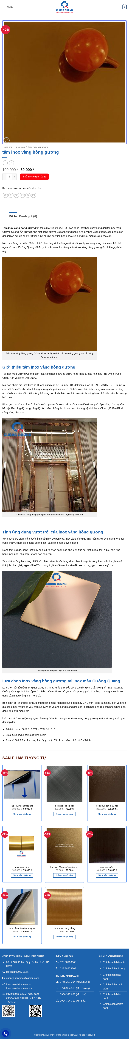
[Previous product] (11, 162)
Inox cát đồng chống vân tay (64, 867)
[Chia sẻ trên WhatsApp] (5, 195)
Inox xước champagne (22, 805)
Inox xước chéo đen (64, 805)
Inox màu (20, 147)
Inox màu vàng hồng (38, 147)
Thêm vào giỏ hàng (34, 176)
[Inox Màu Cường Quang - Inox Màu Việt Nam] (64, 7)
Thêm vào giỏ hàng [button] (22, 814)
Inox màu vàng (22, 867)
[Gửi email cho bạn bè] (22, 195)
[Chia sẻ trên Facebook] (11, 195)
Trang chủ (7, 147)
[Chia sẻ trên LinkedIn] (33, 195)
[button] (7, 7)
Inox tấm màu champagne (22, 928)
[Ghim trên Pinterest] (28, 195)
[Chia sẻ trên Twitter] (16, 195)
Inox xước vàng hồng (64, 928)
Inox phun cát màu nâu (106, 805)
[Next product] (5, 162)
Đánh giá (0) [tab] (28, 216)
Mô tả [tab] (13, 216)
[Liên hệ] (5, 1033)
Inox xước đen (107, 867)
